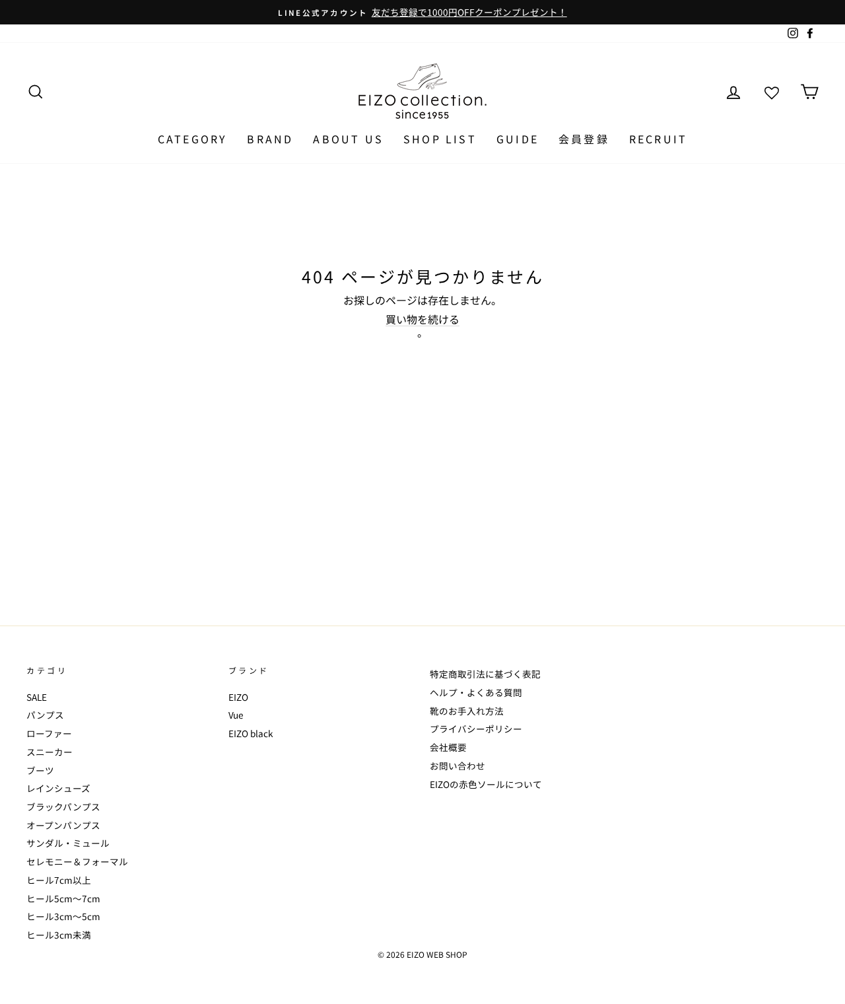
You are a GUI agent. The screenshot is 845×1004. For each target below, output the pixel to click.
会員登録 (583, 139)
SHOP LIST (440, 139)
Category (193, 139)
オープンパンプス (63, 825)
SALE (36, 696)
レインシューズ (58, 788)
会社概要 (448, 747)
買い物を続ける (422, 319)
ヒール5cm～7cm (63, 898)
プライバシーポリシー (476, 728)
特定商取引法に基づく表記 (485, 673)
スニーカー (49, 751)
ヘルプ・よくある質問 (476, 692)
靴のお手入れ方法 (467, 710)
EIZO (238, 696)
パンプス (45, 714)
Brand (270, 139)
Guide (517, 139)
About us (348, 139)
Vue (236, 714)
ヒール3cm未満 (58, 934)
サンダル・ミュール (68, 842)
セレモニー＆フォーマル (77, 861)
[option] (422, 12)
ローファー (49, 733)
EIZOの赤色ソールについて (486, 784)
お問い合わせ (457, 765)
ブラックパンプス (63, 806)
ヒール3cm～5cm (63, 916)
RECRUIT (658, 139)
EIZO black (250, 733)
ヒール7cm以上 (58, 879)
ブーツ (40, 770)
